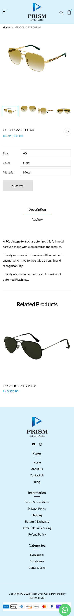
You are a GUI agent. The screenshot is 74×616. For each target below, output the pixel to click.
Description (37, 209)
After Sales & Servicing (37, 528)
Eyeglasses (37, 554)
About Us (37, 469)
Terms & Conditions (37, 502)
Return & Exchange (37, 521)
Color (6, 163)
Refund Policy (37, 534)
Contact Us (37, 475)
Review (37, 219)
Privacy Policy (37, 508)
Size (5, 153)
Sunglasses (37, 561)
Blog (37, 481)
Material (8, 172)
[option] (37, 58)
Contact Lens (37, 567)
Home (6, 27)
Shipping (37, 515)
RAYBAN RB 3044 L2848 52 (19, 385)
